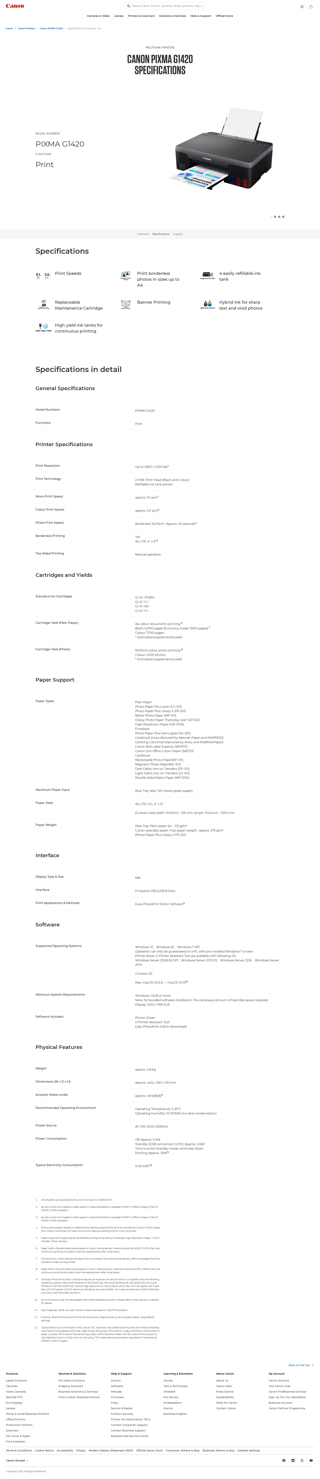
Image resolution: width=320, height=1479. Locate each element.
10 (186, 981)
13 (151, 1165)
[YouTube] (311, 1460)
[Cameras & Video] (111, 16)
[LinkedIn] (292, 1460)
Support (178, 233)
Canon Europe (16, 1460)
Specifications (160, 233)
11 (162, 1094)
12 (168, 1152)
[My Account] (302, 7)
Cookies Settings (248, 1450)
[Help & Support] (212, 16)
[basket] (311, 7)
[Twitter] (302, 1460)
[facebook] (283, 1460)
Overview (143, 233)
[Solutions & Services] (187, 16)
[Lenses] (125, 16)
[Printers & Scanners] (156, 16)
